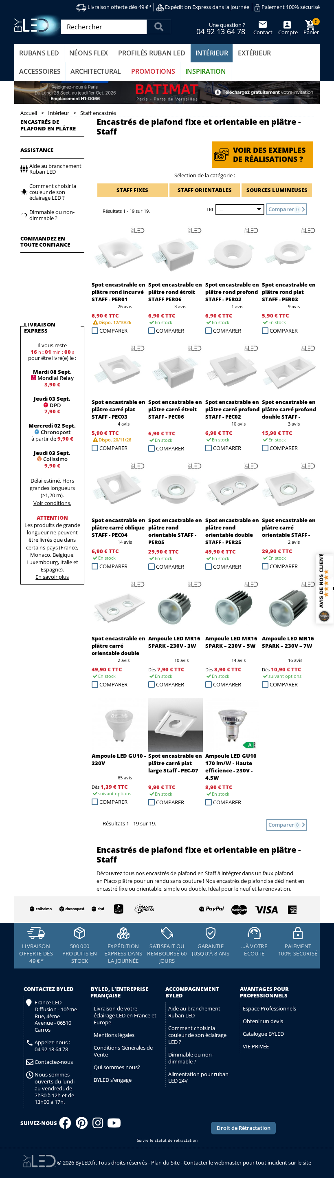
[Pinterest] (82, 1125)
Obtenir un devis (263, 1021)
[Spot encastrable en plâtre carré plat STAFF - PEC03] (119, 371)
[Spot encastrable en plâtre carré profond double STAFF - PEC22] (289, 371)
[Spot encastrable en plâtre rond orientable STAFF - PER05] (175, 489)
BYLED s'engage (113, 1079)
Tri (210, 209)
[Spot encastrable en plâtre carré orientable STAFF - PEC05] (289, 489)
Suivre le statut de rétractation (167, 1140)
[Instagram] (97, 1125)
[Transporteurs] (90, 909)
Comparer (113, 330)
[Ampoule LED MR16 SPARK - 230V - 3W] (175, 607)
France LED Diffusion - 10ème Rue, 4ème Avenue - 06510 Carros (56, 1016)
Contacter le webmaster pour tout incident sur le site (247, 1162)
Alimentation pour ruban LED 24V (198, 1077)
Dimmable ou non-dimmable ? (190, 1058)
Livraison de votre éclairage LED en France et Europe (125, 1015)
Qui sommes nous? (117, 1067)
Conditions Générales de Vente (123, 1051)
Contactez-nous (54, 1062)
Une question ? (220, 28)
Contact (262, 32)
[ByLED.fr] (39, 25)
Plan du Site (165, 1162)
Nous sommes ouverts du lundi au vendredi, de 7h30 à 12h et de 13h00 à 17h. (55, 1088)
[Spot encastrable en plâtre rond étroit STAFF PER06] (175, 253)
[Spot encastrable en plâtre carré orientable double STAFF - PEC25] (119, 607)
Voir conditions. (52, 503)
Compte (287, 32)
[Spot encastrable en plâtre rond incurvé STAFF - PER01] (119, 253)
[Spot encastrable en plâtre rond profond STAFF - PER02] (232, 253)
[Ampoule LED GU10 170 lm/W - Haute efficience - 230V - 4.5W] (232, 725)
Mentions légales (114, 1035)
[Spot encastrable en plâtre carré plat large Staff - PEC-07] (175, 725)
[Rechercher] (159, 27)
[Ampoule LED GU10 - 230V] (119, 725)
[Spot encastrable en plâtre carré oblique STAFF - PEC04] (119, 489)
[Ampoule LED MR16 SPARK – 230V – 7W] (289, 607)
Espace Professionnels (269, 1008)
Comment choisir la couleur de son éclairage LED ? (197, 1035)
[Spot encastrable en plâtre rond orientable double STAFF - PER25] (232, 489)
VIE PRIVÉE (256, 1046)
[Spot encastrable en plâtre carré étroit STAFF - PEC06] (175, 371)
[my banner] (167, 92)
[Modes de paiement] (233, 907)
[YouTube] (114, 1125)
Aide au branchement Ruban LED (194, 1012)
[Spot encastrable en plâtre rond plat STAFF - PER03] (289, 253)
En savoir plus (52, 576)
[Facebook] (65, 1125)
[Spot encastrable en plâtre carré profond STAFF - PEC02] (232, 371)
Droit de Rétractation (243, 1128)
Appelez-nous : (52, 1046)
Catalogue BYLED (263, 1033)
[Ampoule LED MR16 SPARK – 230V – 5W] (232, 607)
